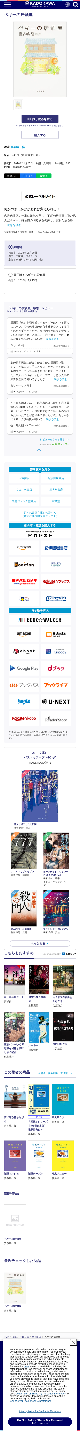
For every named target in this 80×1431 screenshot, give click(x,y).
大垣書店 (24, 478)
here (26, 1366)
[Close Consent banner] (73, 1342)
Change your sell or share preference (30, 1401)
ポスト (13, 175)
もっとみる (38, 943)
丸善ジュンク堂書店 (24, 501)
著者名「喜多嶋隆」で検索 (53, 1073)
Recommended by (51, 954)
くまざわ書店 (24, 489)
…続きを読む (12, 225)
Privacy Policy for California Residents (40, 1411)
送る (45, 175)
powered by (45, 444)
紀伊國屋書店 (56, 478)
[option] (16, 1225)
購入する (40, 135)
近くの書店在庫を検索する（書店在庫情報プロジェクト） (40, 514)
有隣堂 (56, 501)
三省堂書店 (56, 489)
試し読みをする (42, 119)
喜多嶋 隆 (18, 147)
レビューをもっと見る (52, 439)
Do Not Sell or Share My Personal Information (40, 1393)
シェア (29, 175)
